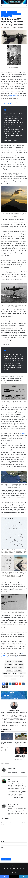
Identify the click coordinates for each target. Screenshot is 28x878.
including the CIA (13, 95)
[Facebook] (3, 684)
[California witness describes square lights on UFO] (21, 736)
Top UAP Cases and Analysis (8, 14)
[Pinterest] (16, 684)
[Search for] (26, 5)
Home (3, 8)
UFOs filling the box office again (6, 748)
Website (3, 852)
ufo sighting (9, 676)
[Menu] (1, 5)
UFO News (18, 14)
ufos (14, 679)
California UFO (18, 661)
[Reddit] (20, 684)
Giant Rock (23, 433)
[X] (7, 684)
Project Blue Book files (9, 103)
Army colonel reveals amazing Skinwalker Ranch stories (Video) (20, 757)
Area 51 (9, 661)
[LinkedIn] (10, 684)
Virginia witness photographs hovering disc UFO (6, 742)
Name (2, 841)
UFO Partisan (11, 768)
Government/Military (11, 11)
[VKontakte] (23, 684)
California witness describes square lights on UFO (20, 742)
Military (8, 667)
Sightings (18, 670)
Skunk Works (6, 673)
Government (8, 664)
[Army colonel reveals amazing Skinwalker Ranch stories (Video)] (21, 750)
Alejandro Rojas (6, 27)
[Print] (7, 686)
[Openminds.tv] (14, 2)
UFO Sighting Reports (6, 16)
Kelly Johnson (19, 664)
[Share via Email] (3, 686)
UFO (15, 673)
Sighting (10, 670)
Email (2, 847)
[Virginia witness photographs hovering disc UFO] (7, 736)
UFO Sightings (19, 676)
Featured (7, 8)
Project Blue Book (18, 667)
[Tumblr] (13, 684)
